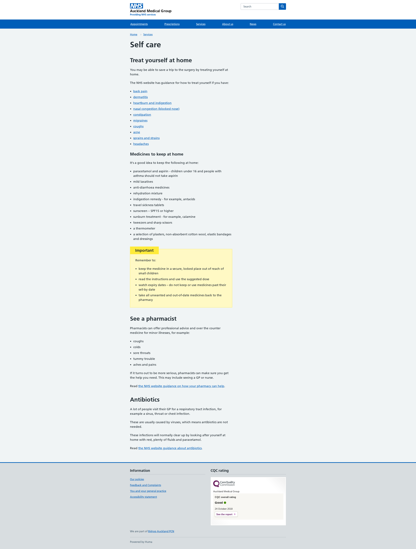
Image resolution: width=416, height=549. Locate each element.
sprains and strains (146, 138)
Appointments (139, 24)
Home (133, 34)
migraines (140, 120)
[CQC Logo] (224, 484)
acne (136, 132)
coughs (138, 126)
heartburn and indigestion (152, 103)
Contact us (279, 24)
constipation (142, 115)
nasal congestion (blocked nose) (156, 109)
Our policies (137, 479)
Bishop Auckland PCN (161, 531)
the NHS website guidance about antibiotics (170, 448)
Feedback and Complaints (145, 485)
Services (200, 24)
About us (227, 24)
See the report (224, 514)
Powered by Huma (141, 541)
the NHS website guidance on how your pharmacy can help (181, 386)
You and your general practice (148, 491)
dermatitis (140, 97)
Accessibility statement (143, 496)
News (253, 24)
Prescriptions (172, 24)
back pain (140, 91)
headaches (141, 144)
